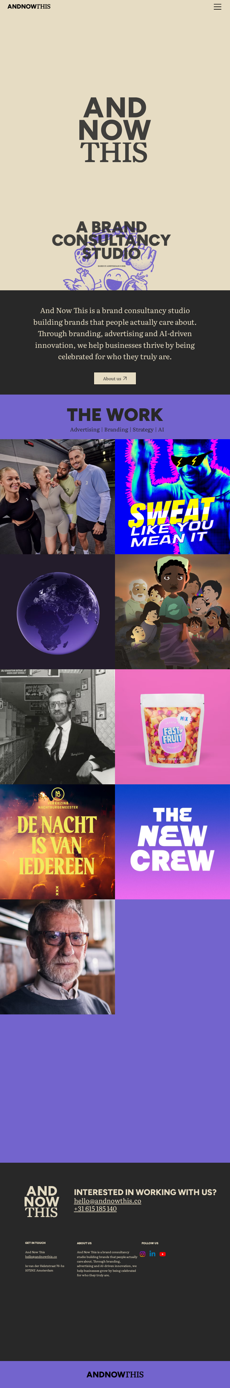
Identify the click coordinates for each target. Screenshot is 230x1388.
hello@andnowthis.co (41, 1256)
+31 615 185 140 (95, 1208)
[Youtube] (162, 1254)
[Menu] (218, 6)
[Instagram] (142, 1254)
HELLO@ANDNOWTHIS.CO (107, 1200)
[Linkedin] (152, 1254)
